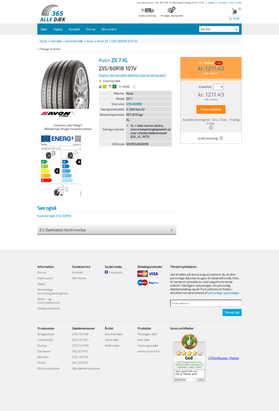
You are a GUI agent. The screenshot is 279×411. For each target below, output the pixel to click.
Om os (90, 29)
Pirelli (41, 362)
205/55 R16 (80, 334)
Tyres (43, 41)
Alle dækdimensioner (86, 368)
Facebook (115, 272)
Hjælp (211, 2)
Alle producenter (48, 368)
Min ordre (109, 29)
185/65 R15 (80, 362)
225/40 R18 (80, 345)
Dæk (43, 29)
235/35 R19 (80, 357)
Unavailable (211, 109)
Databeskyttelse (48, 308)
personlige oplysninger (223, 293)
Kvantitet (205, 87)
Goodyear (44, 351)
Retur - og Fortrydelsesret (48, 300)
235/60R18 (134, 104)
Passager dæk (147, 334)
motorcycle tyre (148, 351)
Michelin (42, 357)
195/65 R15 (80, 351)
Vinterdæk (112, 340)
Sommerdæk (74, 41)
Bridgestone (45, 334)
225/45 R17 (80, 340)
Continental (45, 340)
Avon (90, 41)
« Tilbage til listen (49, 49)
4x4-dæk (143, 340)
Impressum (45, 278)
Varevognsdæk (147, 345)
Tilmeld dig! (232, 312)
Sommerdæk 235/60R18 (54, 216)
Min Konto (236, 2)
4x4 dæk (56, 41)
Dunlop (42, 345)
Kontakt (222, 2)
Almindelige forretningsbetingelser (53, 291)
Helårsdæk (112, 345)
